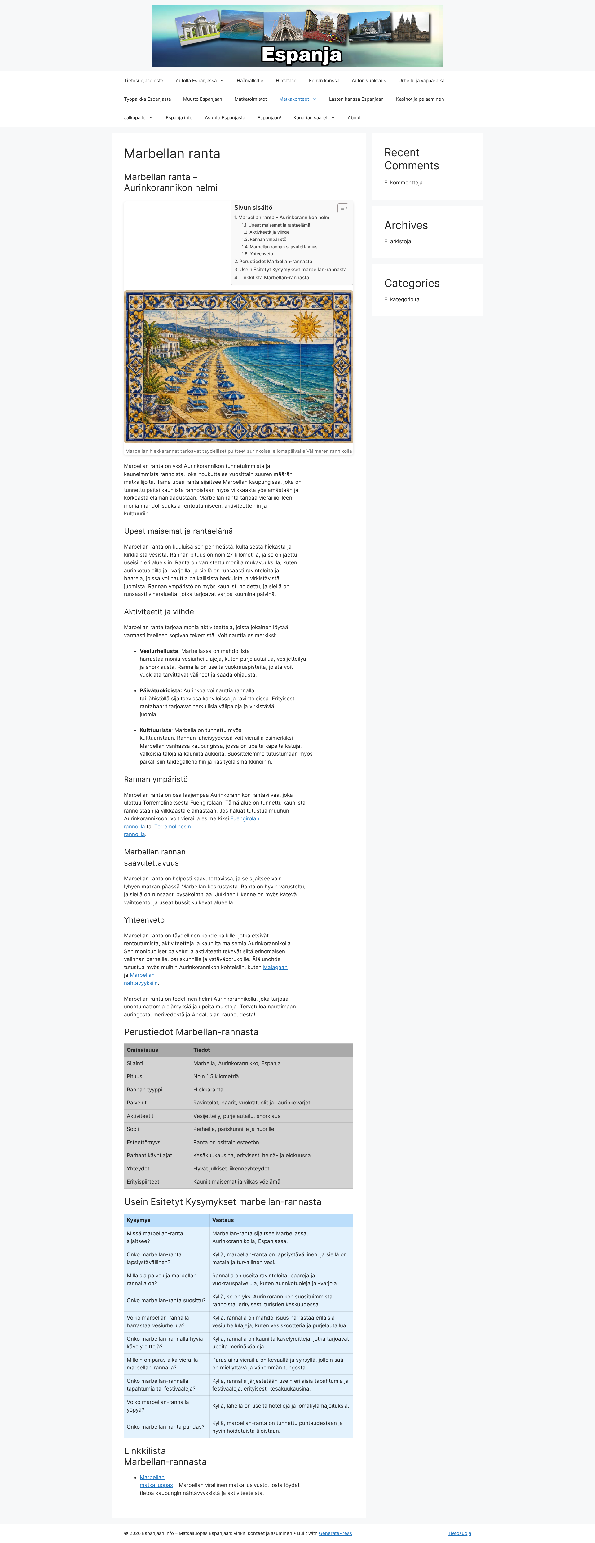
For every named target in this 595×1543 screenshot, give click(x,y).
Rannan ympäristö (268, 239)
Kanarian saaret (310, 118)
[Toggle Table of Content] (340, 208)
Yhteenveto (261, 253)
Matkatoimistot (251, 99)
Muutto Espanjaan (202, 99)
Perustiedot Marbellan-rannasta (275, 261)
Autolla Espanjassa (196, 80)
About (354, 118)
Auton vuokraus (369, 80)
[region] (80, 1498)
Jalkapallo (135, 118)
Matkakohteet (294, 99)
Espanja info (179, 118)
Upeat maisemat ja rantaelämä (279, 225)
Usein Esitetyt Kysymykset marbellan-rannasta (293, 269)
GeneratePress (335, 1533)
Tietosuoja (459, 1533)
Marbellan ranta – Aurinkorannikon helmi (284, 217)
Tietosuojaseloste (143, 80)
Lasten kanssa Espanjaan (356, 99)
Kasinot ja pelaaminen (420, 99)
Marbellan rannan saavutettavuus (283, 246)
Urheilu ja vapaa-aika (421, 80)
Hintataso (286, 80)
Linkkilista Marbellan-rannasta (274, 277)
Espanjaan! (269, 118)
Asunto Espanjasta (225, 118)
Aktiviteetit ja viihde (269, 232)
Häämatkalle (250, 80)
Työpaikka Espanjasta (147, 99)
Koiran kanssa (324, 80)
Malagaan (275, 967)
